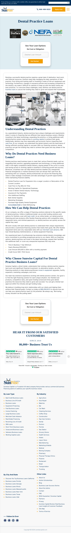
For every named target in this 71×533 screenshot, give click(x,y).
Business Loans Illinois (13, 486)
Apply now (58, 9)
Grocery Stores (44, 432)
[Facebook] (5, 520)
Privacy (41, 501)
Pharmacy (42, 453)
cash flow (8, 143)
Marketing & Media (45, 445)
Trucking (42, 469)
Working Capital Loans (13, 435)
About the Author (44, 488)
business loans (10, 89)
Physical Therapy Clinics (47, 456)
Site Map (42, 509)
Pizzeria (41, 459)
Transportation (44, 466)
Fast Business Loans (12, 408)
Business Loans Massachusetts (16, 489)
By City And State (11, 475)
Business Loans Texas (13, 494)
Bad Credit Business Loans (14, 398)
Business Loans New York (14, 492)
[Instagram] (13, 520)
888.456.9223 (45, 289)
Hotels (41, 437)
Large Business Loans (13, 414)
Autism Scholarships (45, 480)
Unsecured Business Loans (14, 429)
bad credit (31, 216)
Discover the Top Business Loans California (20, 478)
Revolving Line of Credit (13, 422)
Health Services (44, 435)
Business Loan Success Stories (49, 485)
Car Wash (42, 408)
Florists (41, 427)
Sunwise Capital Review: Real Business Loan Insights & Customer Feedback (52, 505)
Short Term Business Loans (15, 427)
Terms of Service (44, 511)
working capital (38, 139)
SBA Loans (9, 424)
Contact (41, 491)
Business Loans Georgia (13, 484)
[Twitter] (9, 520)
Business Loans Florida (13, 481)
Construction (43, 416)
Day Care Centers (45, 419)
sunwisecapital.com (41, 530)
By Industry (41, 394)
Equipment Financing (12, 406)
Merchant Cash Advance (14, 416)
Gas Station (42, 429)
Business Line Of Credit (13, 400)
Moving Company (44, 451)
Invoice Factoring (11, 411)
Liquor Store (43, 440)
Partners (42, 499)
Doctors (41, 424)
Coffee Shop (43, 414)
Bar (40, 406)
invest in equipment (45, 270)
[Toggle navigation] (68, 9)
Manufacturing (43, 443)
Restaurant (42, 461)
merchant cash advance (51, 230)
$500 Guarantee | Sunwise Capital (50, 496)
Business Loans (11, 403)
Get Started (35, 61)
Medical (41, 448)
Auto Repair (43, 400)
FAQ (40, 493)
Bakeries (42, 403)
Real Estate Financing (13, 419)
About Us (42, 477)
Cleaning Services (45, 411)
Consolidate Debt (14, 205)
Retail (41, 464)
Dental (41, 422)
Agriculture (42, 398)
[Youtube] (17, 520)
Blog (40, 483)
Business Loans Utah (12, 497)
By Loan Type (9, 394)
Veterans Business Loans (14, 432)
